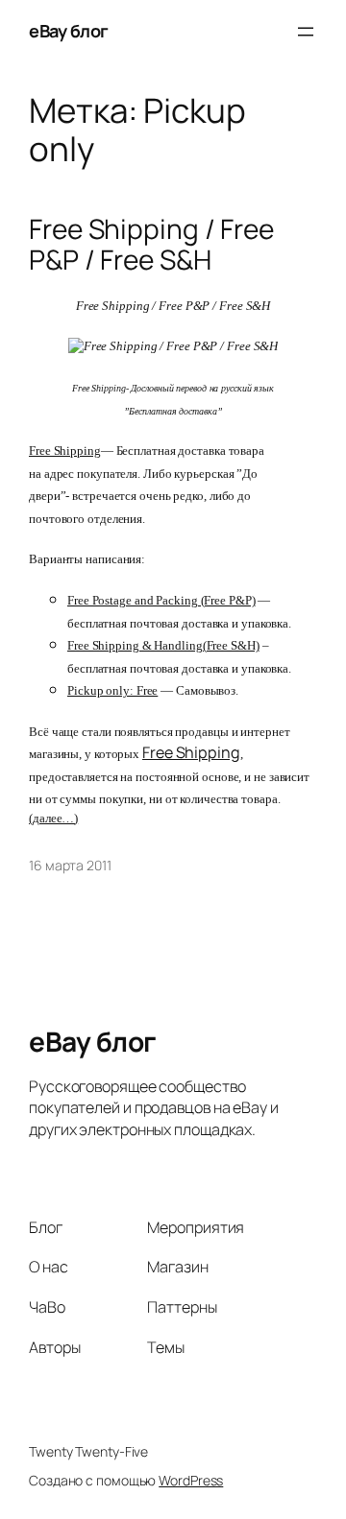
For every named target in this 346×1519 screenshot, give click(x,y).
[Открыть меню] (305, 31)
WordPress (191, 1480)
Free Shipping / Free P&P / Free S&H (151, 244)
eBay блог (69, 30)
